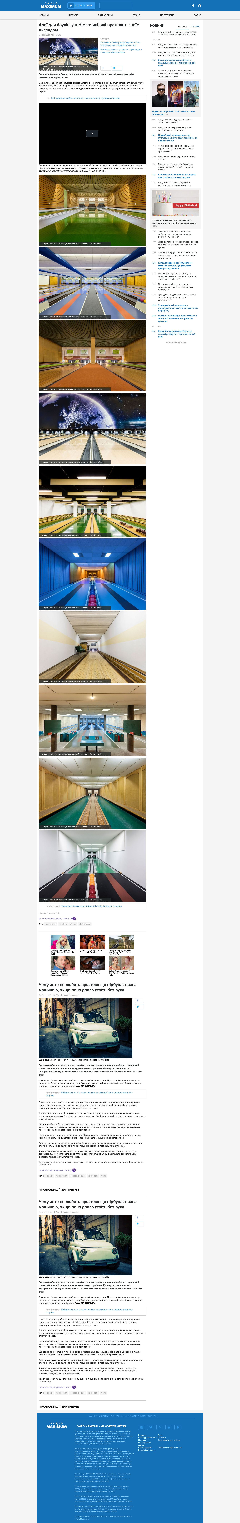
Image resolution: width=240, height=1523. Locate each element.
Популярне (167, 15)
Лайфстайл (105, 15)
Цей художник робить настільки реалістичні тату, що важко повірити (85, 98)
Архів (160, 1435)
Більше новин (177, 342)
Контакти (162, 1437)
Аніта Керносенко (71, 995)
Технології (93, 1175)
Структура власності (147, 1437)
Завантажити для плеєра (169, 1440)
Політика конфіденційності (170, 1447)
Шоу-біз (73, 15)
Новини (44, 15)
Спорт (73, 924)
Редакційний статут (147, 1450)
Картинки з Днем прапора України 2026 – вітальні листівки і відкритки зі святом (120, 43)
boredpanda (54, 913)
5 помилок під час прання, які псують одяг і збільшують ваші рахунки (121, 51)
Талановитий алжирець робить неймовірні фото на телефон (91, 906)
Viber (74, 918)
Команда (142, 1435)
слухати (83, 5)
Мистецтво (50, 924)
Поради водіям (77, 1175)
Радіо (197, 15)
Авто (103, 1175)
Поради (49, 1175)
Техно (136, 15)
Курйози (63, 924)
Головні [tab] (195, 26)
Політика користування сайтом (144, 1442)
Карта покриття (145, 1447)
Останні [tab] (182, 26)
